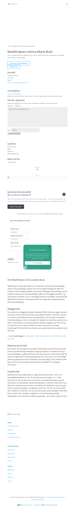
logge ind (25, 214)
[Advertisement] (37, 22)
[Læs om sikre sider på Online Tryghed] (18, 505)
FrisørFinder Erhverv (14, 437)
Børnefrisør (11, 457)
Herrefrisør (11, 450)
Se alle (10, 461)
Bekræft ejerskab (15, 207)
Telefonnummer (16, 236)
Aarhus (10, 474)
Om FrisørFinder (13, 426)
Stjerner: (11, 106)
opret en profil (37, 214)
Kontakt (10, 430)
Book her (14, 66)
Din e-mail (14, 243)
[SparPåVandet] (49, 505)
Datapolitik (60, 497)
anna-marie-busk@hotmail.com (18, 82)
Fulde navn (15, 229)
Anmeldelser (12, 433)
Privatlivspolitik (50, 497)
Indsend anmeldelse (14, 133)
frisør (55, 377)
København (11, 470)
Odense (10, 477)
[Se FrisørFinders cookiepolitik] (31, 505)
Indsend (10, 259)
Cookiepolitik (35, 500)
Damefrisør (11, 453)
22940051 (11, 78)
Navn (9, 130)
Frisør (9, 46)
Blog (42, 500)
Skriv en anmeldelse (19, 63)
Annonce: (37, 175)
